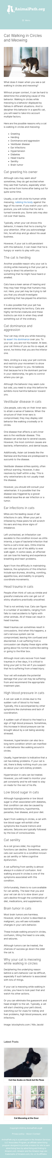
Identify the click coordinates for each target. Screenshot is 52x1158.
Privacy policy (18, 1134)
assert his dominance (18, 339)
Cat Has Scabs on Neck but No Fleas (26, 1080)
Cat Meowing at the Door (26, 1118)
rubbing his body (24, 202)
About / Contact (33, 1134)
